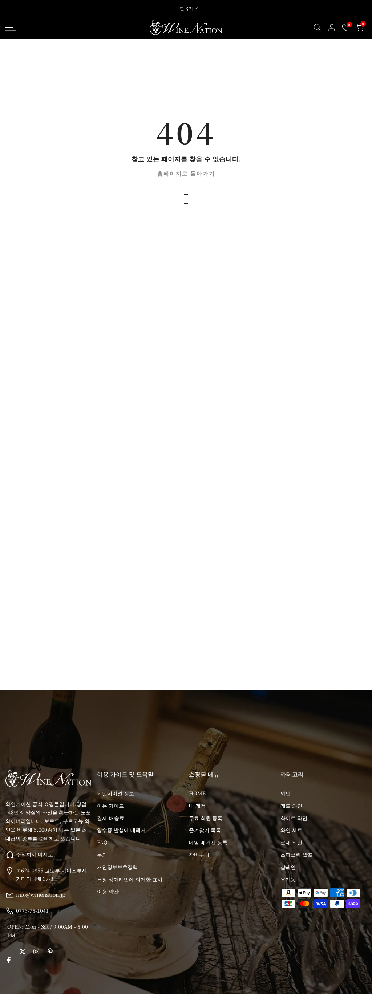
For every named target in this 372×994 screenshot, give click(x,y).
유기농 (288, 879)
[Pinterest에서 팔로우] (50, 951)
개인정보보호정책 (117, 867)
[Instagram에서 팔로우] (36, 951)
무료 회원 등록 (205, 817)
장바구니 (199, 854)
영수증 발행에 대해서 (121, 829)
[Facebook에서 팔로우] (8, 960)
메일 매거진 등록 (208, 842)
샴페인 (288, 867)
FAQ (102, 842)
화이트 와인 (293, 817)
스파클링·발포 (296, 854)
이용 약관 (108, 891)
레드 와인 (291, 805)
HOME (197, 793)
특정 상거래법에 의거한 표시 (129, 879)
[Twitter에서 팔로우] (22, 951)
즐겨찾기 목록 (205, 829)
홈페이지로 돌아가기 (186, 173)
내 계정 (197, 805)
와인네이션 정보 (115, 793)
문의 (102, 854)
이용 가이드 (110, 805)
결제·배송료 (110, 817)
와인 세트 (291, 829)
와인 (285, 793)
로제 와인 (291, 842)
